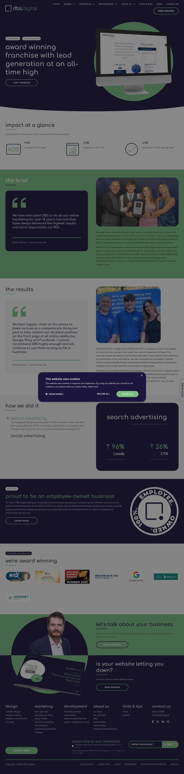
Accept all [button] (127, 394)
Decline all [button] (103, 394)
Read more (93, 386)
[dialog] (92, 387)
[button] (54, 394)
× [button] (141, 375)
